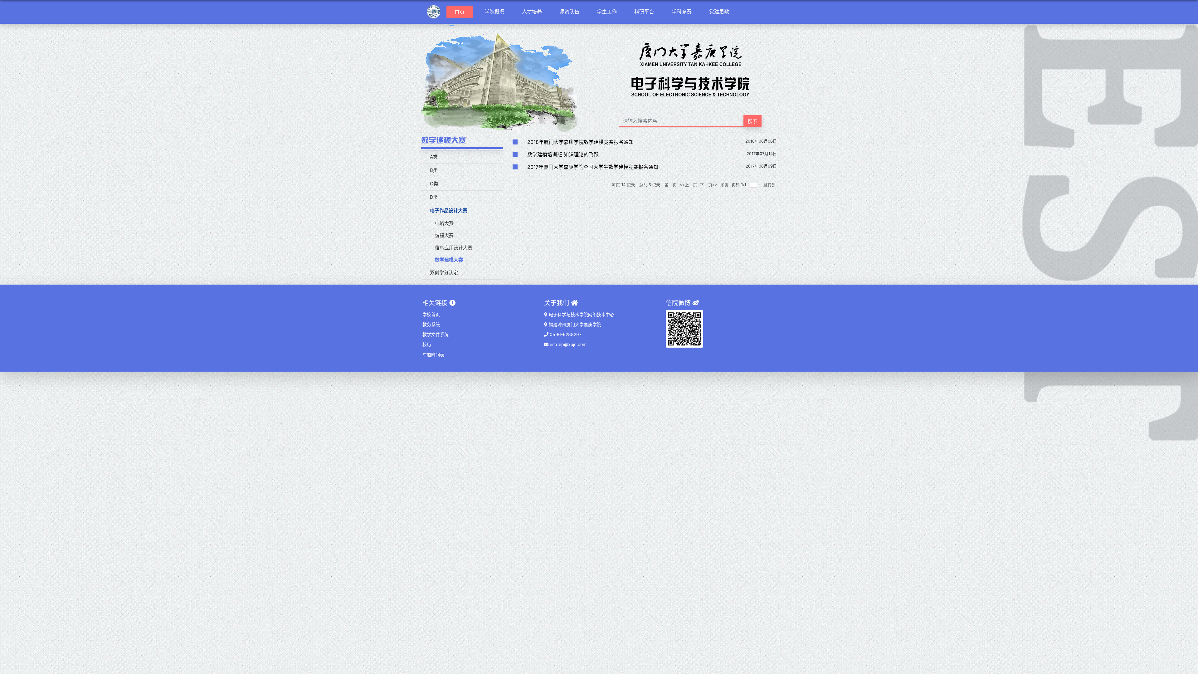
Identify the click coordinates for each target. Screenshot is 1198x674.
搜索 (752, 121)
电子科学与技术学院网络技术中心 (581, 314)
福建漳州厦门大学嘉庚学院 (574, 324)
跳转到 (770, 185)
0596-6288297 (565, 334)
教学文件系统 (435, 334)
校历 (426, 344)
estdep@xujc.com (567, 344)
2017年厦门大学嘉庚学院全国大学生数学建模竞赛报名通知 (592, 167)
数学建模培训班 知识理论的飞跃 (563, 154)
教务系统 (431, 324)
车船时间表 (433, 354)
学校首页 (431, 314)
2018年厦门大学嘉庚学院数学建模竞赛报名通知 (580, 142)
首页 (462, 11)
